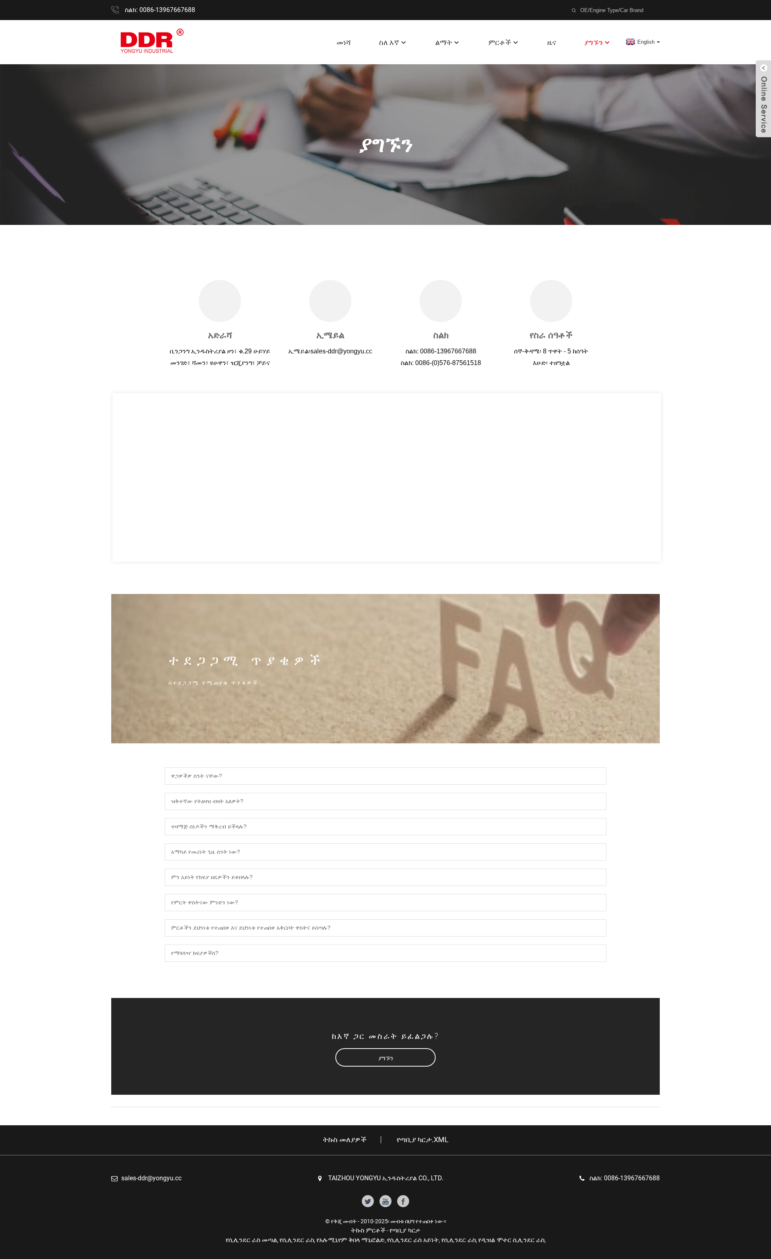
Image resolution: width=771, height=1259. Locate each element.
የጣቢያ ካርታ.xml (423, 1139)
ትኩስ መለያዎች (345, 1139)
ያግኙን (593, 42)
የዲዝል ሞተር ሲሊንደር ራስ (511, 1240)
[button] (385, 1057)
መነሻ (344, 42)
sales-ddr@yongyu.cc (151, 1178)
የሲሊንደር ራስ (296, 1240)
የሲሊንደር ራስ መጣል (251, 1240)
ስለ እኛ (389, 42)
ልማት (443, 42)
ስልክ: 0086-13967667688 (160, 10)
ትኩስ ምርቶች (368, 1230)
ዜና (551, 42)
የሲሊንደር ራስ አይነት (413, 1240)
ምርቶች (499, 42)
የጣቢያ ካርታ (405, 1230)
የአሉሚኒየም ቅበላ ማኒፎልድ (350, 1240)
